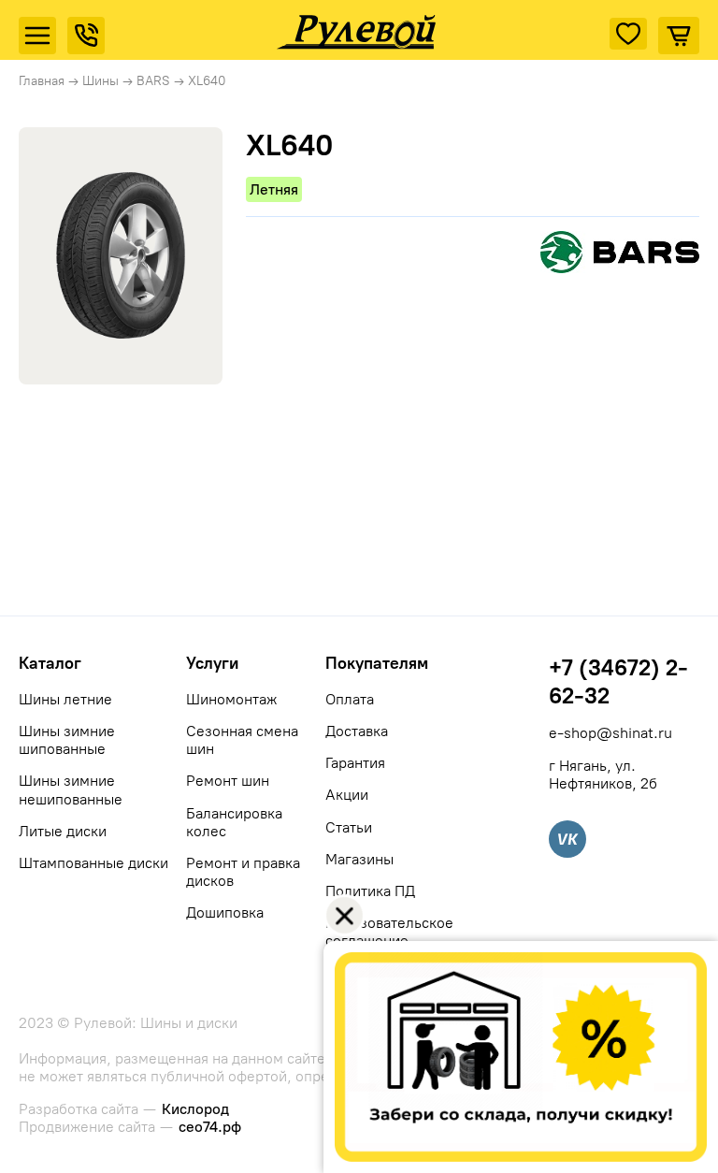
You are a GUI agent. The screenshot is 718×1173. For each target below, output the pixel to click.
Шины (100, 81)
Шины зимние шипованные (67, 740)
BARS (153, 81)
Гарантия (355, 763)
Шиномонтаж (231, 699)
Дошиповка (225, 912)
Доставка (356, 731)
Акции (346, 795)
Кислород (195, 1109)
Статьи (348, 827)
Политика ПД (370, 891)
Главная (42, 81)
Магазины (359, 859)
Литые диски (63, 831)
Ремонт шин (227, 780)
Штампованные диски (93, 863)
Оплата (349, 699)
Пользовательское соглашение (389, 931)
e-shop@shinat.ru (610, 733)
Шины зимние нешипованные (70, 789)
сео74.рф (210, 1127)
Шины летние (65, 699)
